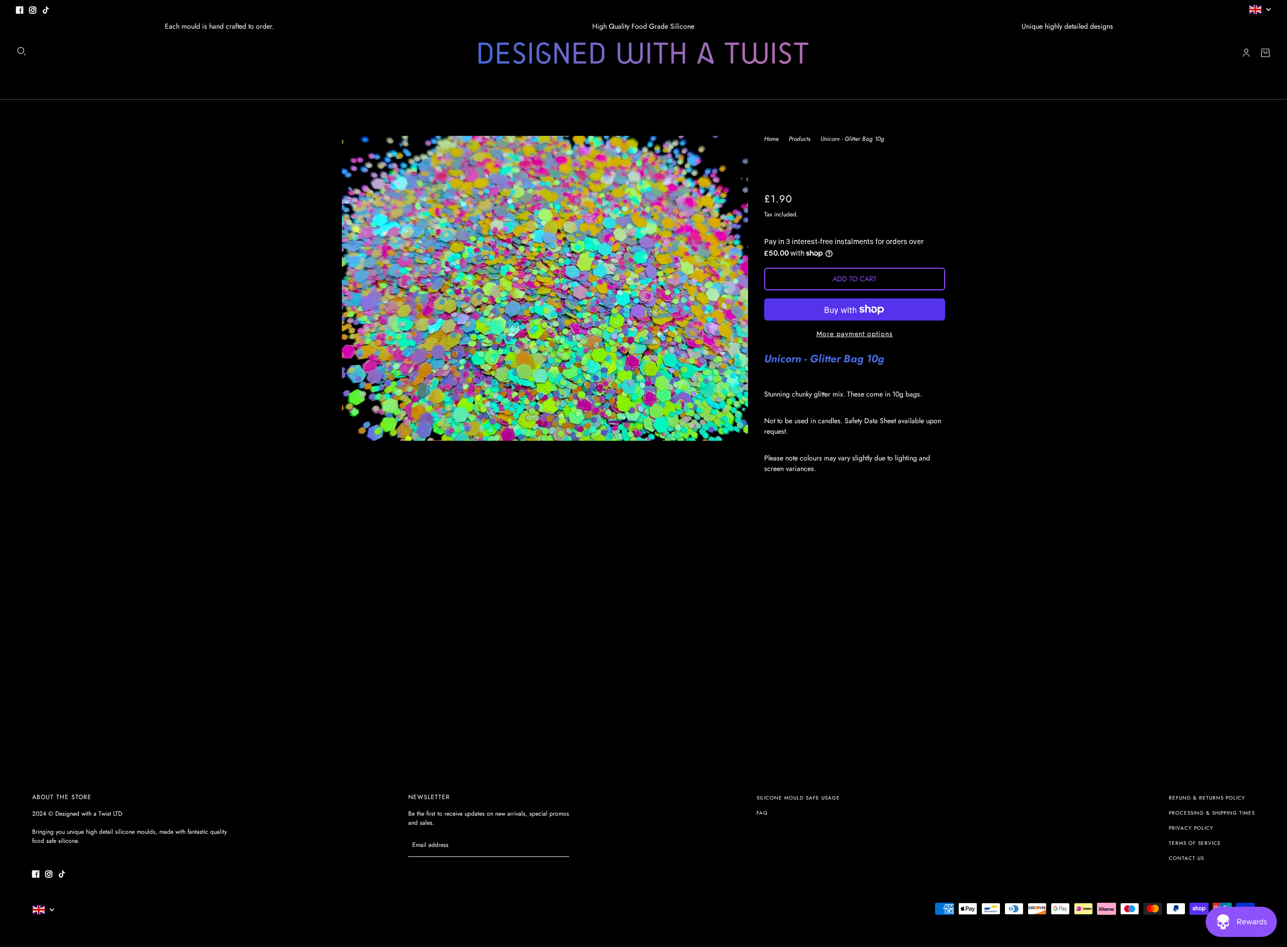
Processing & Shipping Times (1212, 813)
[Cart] (1265, 52)
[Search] (21, 51)
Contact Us (1186, 858)
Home (771, 139)
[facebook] (19, 9)
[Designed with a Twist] (643, 53)
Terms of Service (1195, 843)
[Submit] (556, 845)
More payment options (854, 334)
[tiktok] (45, 9)
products (799, 139)
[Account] (1246, 52)
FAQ (762, 813)
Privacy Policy (1191, 828)
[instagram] (32, 9)
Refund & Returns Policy (1207, 798)
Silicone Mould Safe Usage (798, 798)
